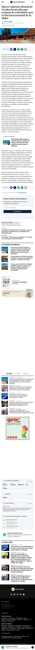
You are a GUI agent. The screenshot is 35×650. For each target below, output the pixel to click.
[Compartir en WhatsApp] (18, 49)
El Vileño (18, 630)
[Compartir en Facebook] (11, 49)
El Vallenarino (25, 619)
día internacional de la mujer (10, 223)
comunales (18, 222)
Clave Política (17, 636)
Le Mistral (23, 636)
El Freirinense (11, 621)
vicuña (19, 225)
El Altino (19, 619)
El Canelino (28, 628)
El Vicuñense (26, 625)
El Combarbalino (21, 628)
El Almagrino (4, 618)
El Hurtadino (18, 627)
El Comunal (4, 625)
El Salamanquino (11, 630)
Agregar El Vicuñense (7, 25)
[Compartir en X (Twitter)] (14, 49)
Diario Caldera (19, 618)
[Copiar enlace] (25, 49)
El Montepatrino (26, 627)
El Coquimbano (18, 625)
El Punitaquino (13, 628)
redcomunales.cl (5, 604)
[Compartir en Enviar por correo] (22, 49)
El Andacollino (11, 627)
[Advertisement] (17, 315)
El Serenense (11, 625)
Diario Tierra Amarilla (11, 619)
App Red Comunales (17, 637)
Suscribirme (17, 211)
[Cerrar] (32, 647)
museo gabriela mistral (9, 225)
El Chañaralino (12, 618)
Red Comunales (8, 21)
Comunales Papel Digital (7, 636)
